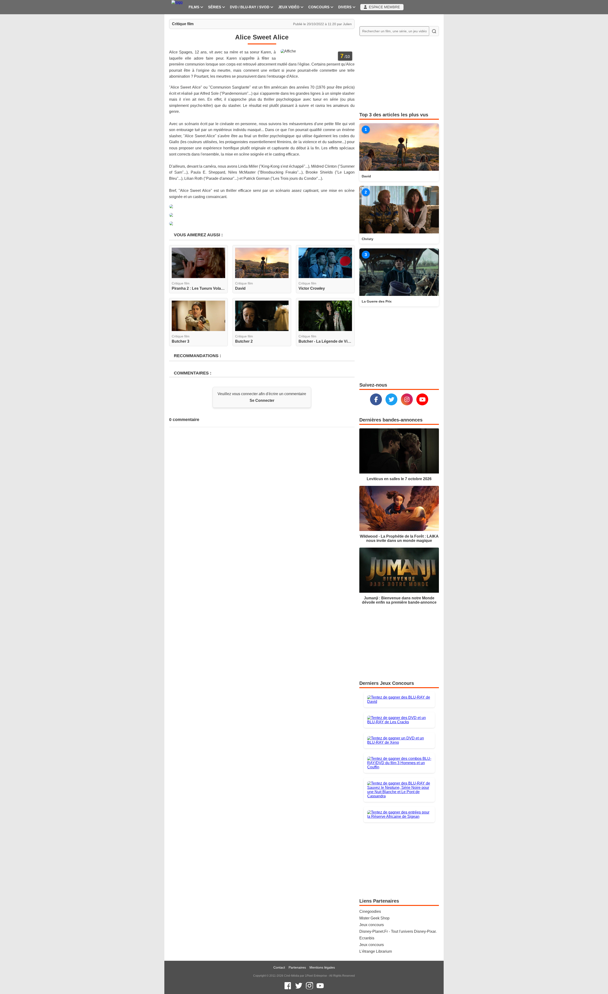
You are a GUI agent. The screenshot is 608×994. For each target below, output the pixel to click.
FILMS (194, 7)
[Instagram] (407, 399)
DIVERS (345, 7)
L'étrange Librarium (375, 951)
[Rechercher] (434, 31)
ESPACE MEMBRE (383, 7)
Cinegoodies (370, 911)
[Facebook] (376, 399)
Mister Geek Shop (374, 918)
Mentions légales (322, 967)
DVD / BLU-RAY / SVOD (250, 7)
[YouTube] (422, 399)
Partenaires (297, 967)
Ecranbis (366, 938)
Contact (279, 967)
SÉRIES (215, 7)
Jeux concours (371, 925)
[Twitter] (391, 399)
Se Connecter (262, 400)
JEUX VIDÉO (289, 7)
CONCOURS (319, 7)
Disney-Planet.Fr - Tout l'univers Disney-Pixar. (398, 931)
